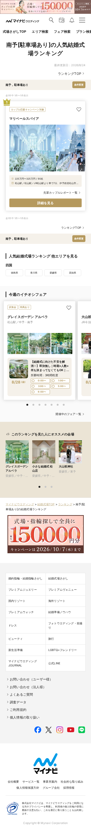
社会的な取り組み (72, 781)
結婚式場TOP (46, 504)
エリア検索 (40, 31)
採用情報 (69, 787)
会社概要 (13, 781)
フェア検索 (62, 31)
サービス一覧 (30, 781)
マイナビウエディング (20, 504)
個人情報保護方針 (27, 787)
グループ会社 (51, 787)
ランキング (65, 504)
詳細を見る (45, 203)
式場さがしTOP (14, 31)
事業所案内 (50, 781)
